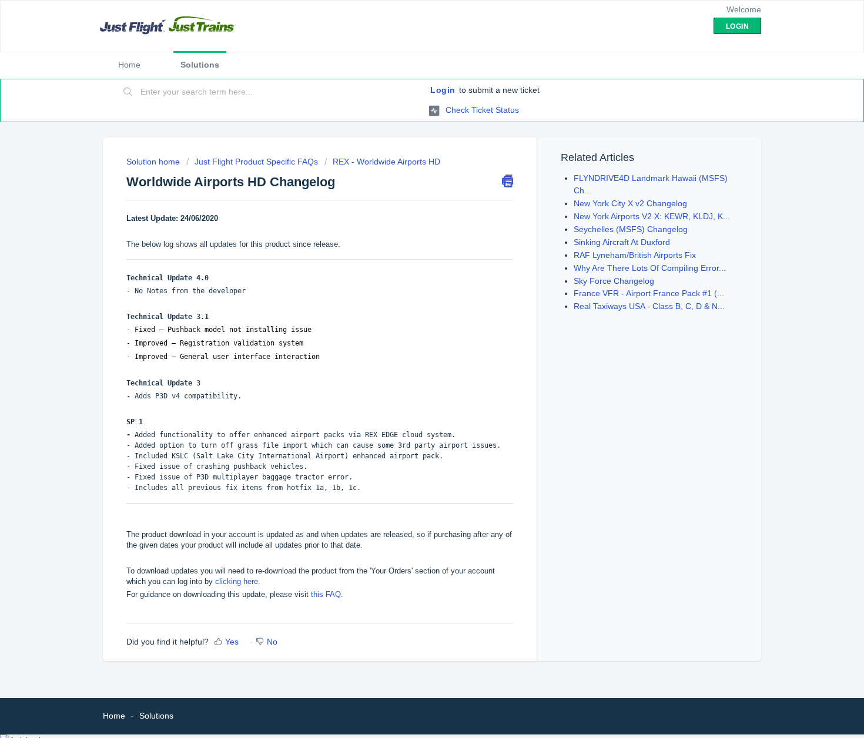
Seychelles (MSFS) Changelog (631, 229)
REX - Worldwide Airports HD (386, 161)
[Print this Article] (507, 181)
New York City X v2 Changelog (630, 203)
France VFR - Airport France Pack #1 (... (649, 293)
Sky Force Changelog (614, 281)
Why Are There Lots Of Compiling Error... (650, 268)
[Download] (410, 216)
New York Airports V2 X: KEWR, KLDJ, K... (652, 216)
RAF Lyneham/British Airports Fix (635, 255)
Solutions (199, 64)
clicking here (236, 581)
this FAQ (326, 594)
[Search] (128, 92)
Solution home (154, 161)
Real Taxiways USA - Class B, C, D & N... (649, 306)
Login (443, 90)
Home (129, 64)
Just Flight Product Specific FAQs (256, 161)
